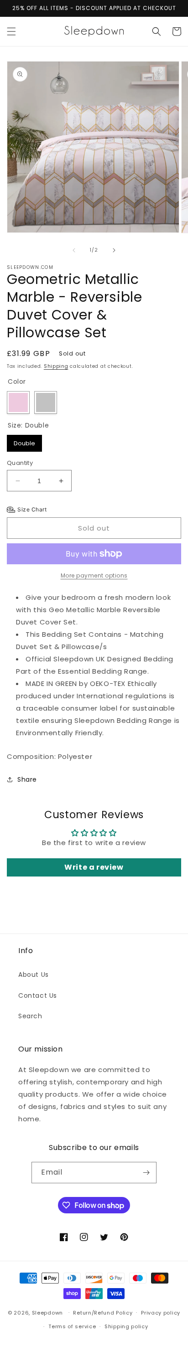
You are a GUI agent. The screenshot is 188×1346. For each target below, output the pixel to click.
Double (24, 441)
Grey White (45, 402)
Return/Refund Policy (102, 1312)
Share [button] (27, 779)
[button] (11, 31)
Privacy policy (160, 1312)
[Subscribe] (146, 1172)
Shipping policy (126, 1326)
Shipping (56, 366)
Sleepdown (47, 1312)
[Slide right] (114, 250)
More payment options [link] (94, 575)
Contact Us (37, 995)
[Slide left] (74, 250)
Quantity (20, 463)
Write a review (93, 867)
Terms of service (72, 1326)
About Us (33, 974)
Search (30, 1016)
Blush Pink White (18, 402)
